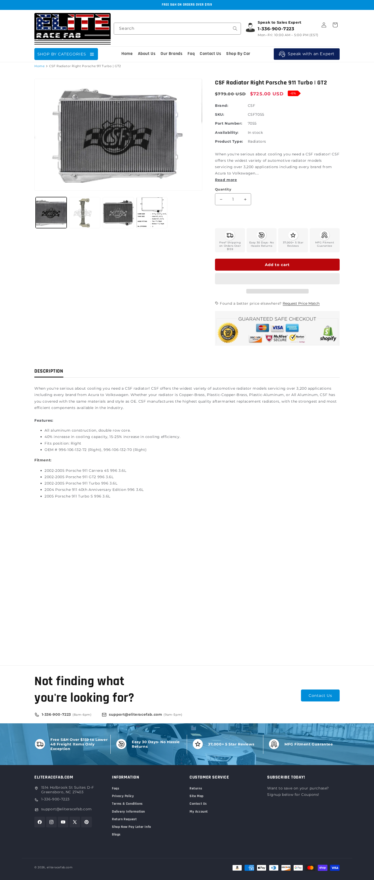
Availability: (227, 132)
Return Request (124, 819)
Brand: (221, 105)
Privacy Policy (123, 796)
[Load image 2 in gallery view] (84, 212)
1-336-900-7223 (55, 799)
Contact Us (320, 695)
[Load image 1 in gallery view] (51, 212)
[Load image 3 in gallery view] (118, 212)
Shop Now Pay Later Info (131, 827)
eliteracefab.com (60, 867)
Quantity (223, 189)
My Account (199, 811)
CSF (251, 105)
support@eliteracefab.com (66, 809)
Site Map (197, 796)
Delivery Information (128, 811)
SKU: (219, 114)
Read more (226, 180)
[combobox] (177, 28)
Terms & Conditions (127, 803)
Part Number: (228, 123)
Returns (196, 788)
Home (39, 66)
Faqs (115, 788)
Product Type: (229, 141)
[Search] (235, 28)
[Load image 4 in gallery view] (151, 212)
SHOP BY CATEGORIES (61, 54)
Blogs (116, 834)
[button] (277, 279)
